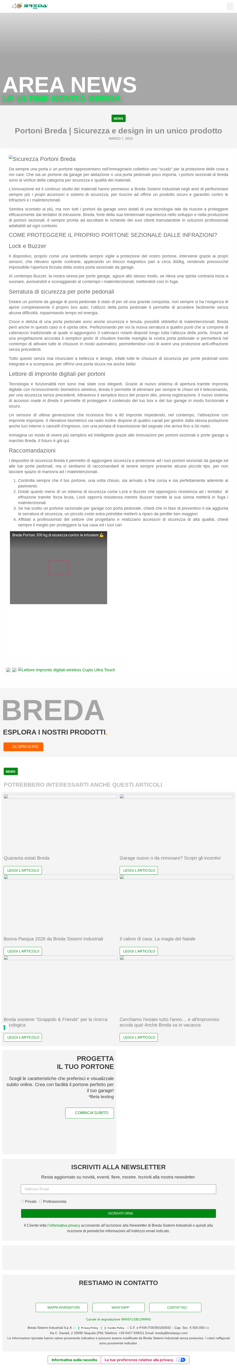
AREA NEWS (69, 84)
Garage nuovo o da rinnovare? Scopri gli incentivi (170, 858)
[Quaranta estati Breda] (60, 797)
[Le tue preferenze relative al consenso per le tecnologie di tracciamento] (4, 1027)
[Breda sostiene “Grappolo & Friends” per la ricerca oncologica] (60, 958)
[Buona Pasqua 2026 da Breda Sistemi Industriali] (60, 878)
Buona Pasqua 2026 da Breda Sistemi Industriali (53, 938)
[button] (230, 6)
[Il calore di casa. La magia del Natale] (176, 878)
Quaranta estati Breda (26, 858)
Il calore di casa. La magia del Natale (158, 938)
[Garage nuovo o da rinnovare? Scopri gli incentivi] (176, 797)
